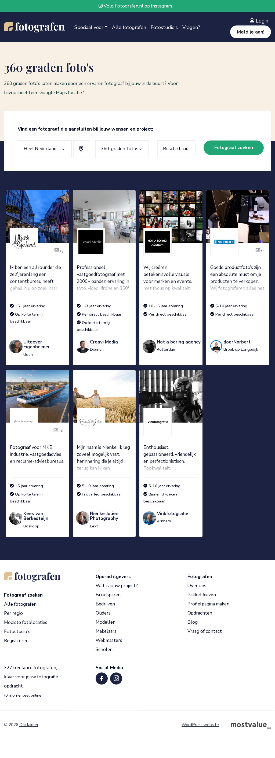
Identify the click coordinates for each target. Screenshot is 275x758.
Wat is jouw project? (117, 586)
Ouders (103, 613)
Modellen (105, 622)
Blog (192, 622)
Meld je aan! (250, 32)
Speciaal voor (88, 27)
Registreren (16, 641)
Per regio (13, 613)
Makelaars (106, 631)
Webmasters (109, 640)
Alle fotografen (129, 27)
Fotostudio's (164, 27)
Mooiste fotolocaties (25, 622)
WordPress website (200, 724)
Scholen (104, 649)
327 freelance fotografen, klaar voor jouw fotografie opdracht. (31, 677)
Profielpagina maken (208, 604)
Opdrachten (199, 613)
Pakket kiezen (201, 595)
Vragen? (191, 27)
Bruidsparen (108, 595)
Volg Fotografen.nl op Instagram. (138, 6)
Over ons (196, 586)
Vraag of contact (204, 631)
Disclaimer (28, 724)
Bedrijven (105, 604)
